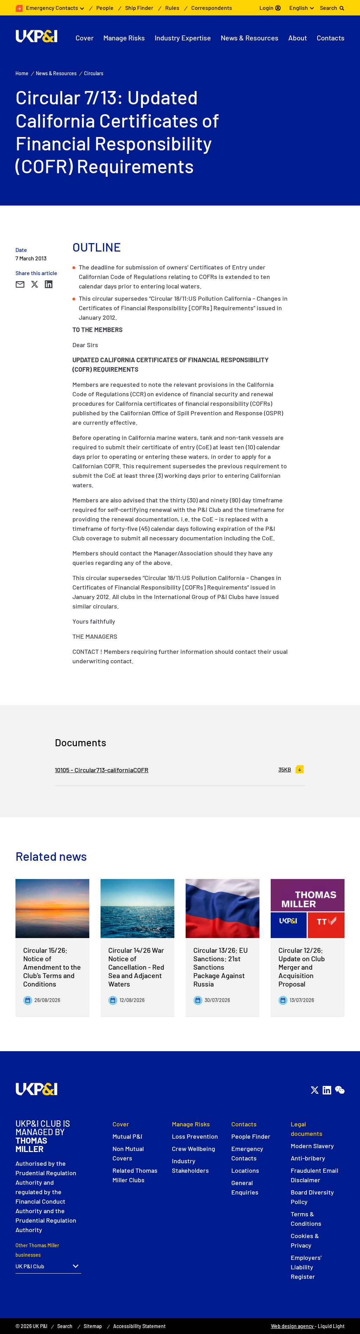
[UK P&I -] (36, 36)
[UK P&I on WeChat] (339, 1090)
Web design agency (293, 1326)
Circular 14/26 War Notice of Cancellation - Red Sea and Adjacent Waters (136, 967)
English (298, 7)
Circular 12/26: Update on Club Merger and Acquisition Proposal (301, 967)
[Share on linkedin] (48, 284)
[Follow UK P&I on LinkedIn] (327, 1090)
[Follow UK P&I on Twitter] (314, 1090)
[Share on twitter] (34, 284)
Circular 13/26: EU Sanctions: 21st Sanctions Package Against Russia (220, 967)
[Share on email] (19, 284)
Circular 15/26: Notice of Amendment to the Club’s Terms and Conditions (52, 967)
